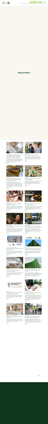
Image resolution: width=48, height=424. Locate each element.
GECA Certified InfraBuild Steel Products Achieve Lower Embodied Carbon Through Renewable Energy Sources (13, 179)
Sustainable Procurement (34, 269)
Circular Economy (10, 202)
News (7, 177)
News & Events (41, 3)
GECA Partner (28, 247)
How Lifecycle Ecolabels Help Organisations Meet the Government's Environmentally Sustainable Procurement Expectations (13, 156)
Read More (7, 163)
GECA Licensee (10, 177)
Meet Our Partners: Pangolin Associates (31, 155)
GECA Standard (10, 225)
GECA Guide (27, 177)
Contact (45, 3)
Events (7, 291)
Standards (25, 3)
